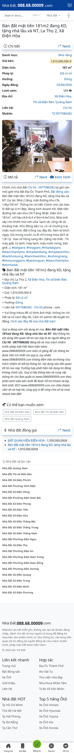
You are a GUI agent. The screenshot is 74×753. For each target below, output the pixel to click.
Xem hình (62, 177)
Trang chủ (8, 751)
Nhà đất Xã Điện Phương (17, 592)
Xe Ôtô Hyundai (49, 711)
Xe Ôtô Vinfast (49, 705)
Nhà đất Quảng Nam (17, 419)
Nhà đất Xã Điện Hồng (16, 492)
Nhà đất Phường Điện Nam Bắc (21, 497)
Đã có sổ (66, 73)
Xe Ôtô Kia (46, 722)
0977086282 (63, 113)
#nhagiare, (34, 248)
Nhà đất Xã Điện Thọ (14, 545)
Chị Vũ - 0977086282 (41, 187)
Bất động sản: (60, 192)
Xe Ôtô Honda (48, 728)
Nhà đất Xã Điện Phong (16, 503)
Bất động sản (11, 672)
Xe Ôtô (6, 677)
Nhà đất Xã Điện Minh (15, 586)
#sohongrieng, (58, 256)
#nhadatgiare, (51, 248)
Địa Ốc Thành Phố (51, 666)
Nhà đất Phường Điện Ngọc (19, 539)
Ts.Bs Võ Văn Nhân (51, 689)
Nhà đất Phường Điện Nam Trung (23, 557)
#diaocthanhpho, (14, 252)
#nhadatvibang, (37, 252)
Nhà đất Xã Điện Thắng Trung (20, 527)
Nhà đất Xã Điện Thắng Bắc (19, 521)
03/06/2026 (64, 85)
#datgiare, (19, 248)
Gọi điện (22, 751)
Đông (68, 79)
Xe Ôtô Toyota (48, 716)
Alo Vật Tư (46, 672)
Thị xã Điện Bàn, (44, 102)
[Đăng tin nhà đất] (37, 744)
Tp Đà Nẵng (10, 722)
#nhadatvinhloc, (59, 252)
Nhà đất (52, 15)
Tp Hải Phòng (11, 716)
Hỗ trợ (66, 751)
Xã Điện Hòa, (63, 96)
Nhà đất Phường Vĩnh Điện (19, 486)
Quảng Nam (63, 102)
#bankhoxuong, (13, 256)
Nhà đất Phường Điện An (17, 551)
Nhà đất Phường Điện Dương (20, 568)
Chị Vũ (67, 108)
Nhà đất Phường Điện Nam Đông (22, 563)
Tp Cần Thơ (9, 728)
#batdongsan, (36, 260)
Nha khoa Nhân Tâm (53, 683)
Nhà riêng (65, 55)
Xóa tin (51, 751)
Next (66, 46)
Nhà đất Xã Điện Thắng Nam (19, 533)
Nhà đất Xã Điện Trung (16, 580)
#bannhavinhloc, (36, 256)
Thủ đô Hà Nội (12, 711)
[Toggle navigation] (70, 5)
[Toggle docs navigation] (69, 15)
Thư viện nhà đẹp (51, 677)
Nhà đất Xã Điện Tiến (15, 509)
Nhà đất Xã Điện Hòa (16, 412)
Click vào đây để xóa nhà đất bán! (33, 321)
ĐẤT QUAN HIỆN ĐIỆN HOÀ (26, 440)
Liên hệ (7, 689)
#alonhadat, (10, 265)
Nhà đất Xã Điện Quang (16, 574)
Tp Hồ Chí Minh (12, 705)
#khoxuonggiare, (14, 260)
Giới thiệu (8, 683)
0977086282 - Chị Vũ (29, 307)
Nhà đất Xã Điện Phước (16, 480)
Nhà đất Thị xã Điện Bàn (49, 412)
